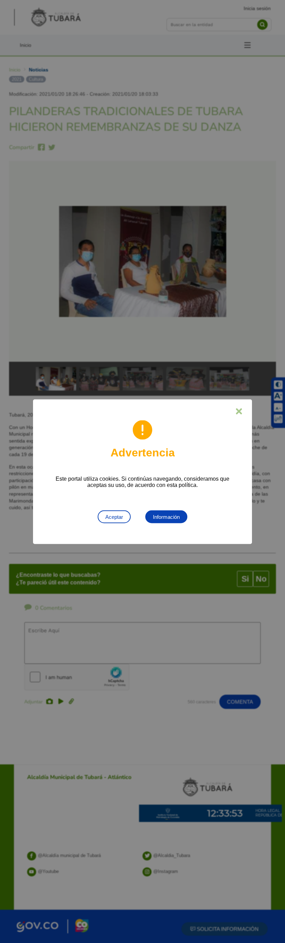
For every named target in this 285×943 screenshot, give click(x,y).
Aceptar (114, 517)
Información (166, 517)
